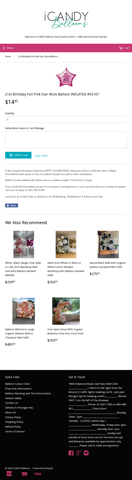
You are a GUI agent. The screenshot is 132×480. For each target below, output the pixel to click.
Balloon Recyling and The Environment (28, 393)
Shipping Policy (14, 421)
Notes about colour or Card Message (24, 128)
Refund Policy (13, 426)
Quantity (9, 113)
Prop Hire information (18, 388)
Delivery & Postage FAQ (19, 407)
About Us (10, 412)
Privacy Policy (13, 417)
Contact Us (11, 402)
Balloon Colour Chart (17, 383)
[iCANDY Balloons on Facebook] (71, 454)
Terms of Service (15, 431)
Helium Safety (13, 398)
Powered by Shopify (43, 468)
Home (8, 56)
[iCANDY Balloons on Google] (78, 454)
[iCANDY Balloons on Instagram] (86, 454)
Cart (126, 48)
